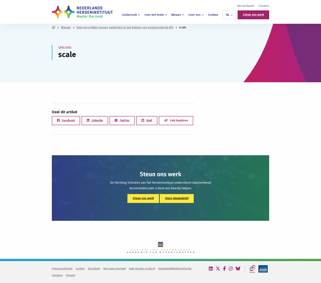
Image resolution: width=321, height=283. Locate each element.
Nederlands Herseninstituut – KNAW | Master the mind (82, 11)
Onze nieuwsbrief (177, 198)
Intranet (70, 275)
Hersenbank (245, 5)
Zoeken (213, 15)
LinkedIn (97, 120)
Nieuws (176, 15)
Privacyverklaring (62, 268)
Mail (149, 120)
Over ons (194, 15)
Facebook (68, 120)
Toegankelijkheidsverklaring (175, 268)
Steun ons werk (253, 14)
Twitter (124, 120)
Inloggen (57, 275)
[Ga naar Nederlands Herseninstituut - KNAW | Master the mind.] (53, 27)
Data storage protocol (142, 268)
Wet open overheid (114, 268)
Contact (264, 5)
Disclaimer (94, 268)
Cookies (80, 268)
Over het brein (154, 15)
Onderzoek (129, 15)
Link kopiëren (178, 120)
